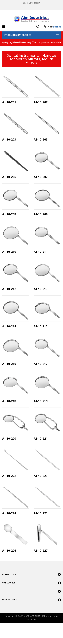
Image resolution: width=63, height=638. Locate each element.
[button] (31, 35)
